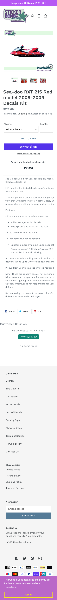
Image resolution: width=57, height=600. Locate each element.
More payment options (28, 154)
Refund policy (13, 443)
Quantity (44, 124)
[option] (14, 81)
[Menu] (52, 16)
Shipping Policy (14, 482)
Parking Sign (13, 420)
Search (10, 380)
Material (8, 124)
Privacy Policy (13, 469)
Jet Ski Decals (14, 412)
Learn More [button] (11, 587)
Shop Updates (14, 428)
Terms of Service (15, 436)
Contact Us (12, 451)
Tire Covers (12, 388)
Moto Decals (13, 404)
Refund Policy (13, 475)
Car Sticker (12, 396)
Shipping (22, 113)
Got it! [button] (28, 595)
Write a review (28, 336)
